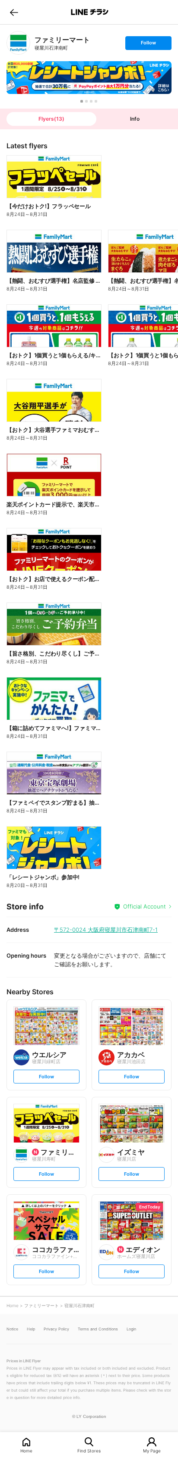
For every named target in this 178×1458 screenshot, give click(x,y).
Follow (148, 44)
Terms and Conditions (98, 1329)
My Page (152, 1450)
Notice (12, 1329)
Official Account (144, 906)
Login (131, 1329)
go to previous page (14, 12)
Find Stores (89, 1450)
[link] (18, 43)
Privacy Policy (56, 1329)
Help (31, 1329)
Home (26, 1450)
